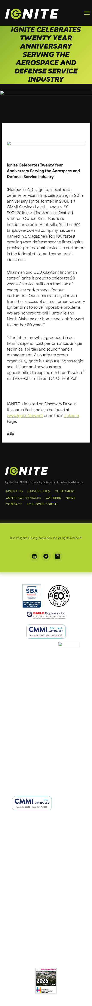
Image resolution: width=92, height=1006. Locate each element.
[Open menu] (87, 12)
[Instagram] (57, 556)
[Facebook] (46, 556)
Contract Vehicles (24, 498)
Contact (14, 504)
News (71, 498)
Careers (53, 498)
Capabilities (38, 491)
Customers (65, 491)
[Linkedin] (35, 556)
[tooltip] (31, 596)
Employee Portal (43, 504)
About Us (14, 491)
